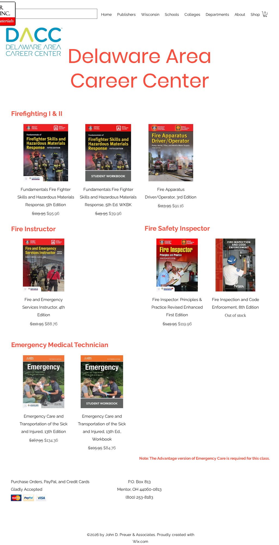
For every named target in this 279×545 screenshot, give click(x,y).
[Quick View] (45, 152)
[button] (172, 14)
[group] (139, 171)
